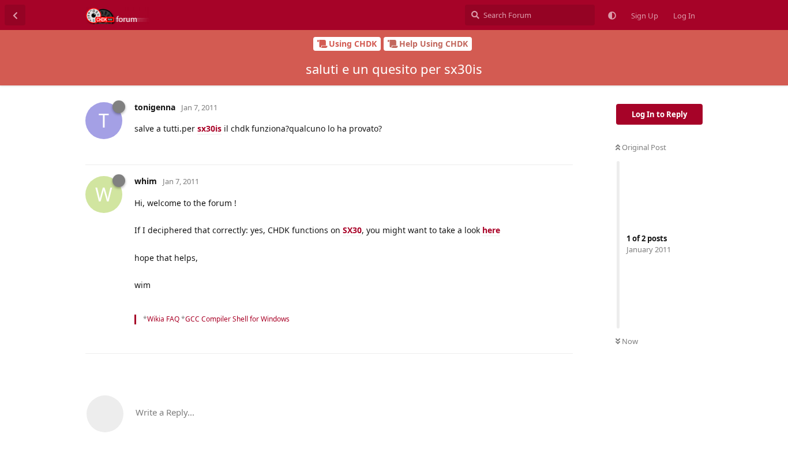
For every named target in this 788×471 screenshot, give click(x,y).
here (491, 230)
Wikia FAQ (163, 319)
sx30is (209, 128)
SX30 (352, 230)
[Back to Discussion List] (15, 15)
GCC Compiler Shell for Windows (237, 319)
